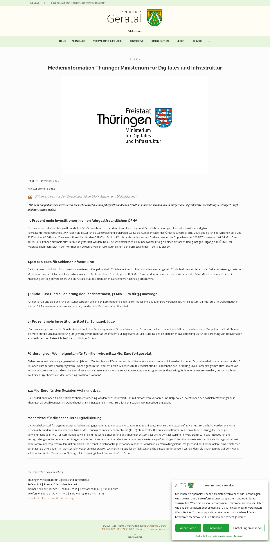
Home (62, 41)
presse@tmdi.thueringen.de (64, 498)
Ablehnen (216, 528)
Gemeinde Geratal (156, 525)
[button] (44, 3)
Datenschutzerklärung (222, 536)
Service (197, 41)
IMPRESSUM (108, 529)
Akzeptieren (188, 528)
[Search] (209, 41)
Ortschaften (160, 41)
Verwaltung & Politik (107, 41)
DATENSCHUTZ (125, 529)
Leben (181, 41)
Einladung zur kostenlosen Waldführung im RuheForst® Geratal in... (97, 3)
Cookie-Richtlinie (203, 536)
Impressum (239, 536)
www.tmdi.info (36, 498)
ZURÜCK (135, 59)
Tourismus (136, 41)
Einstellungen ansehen (247, 528)
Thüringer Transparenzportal (152, 529)
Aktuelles (78, 41)
